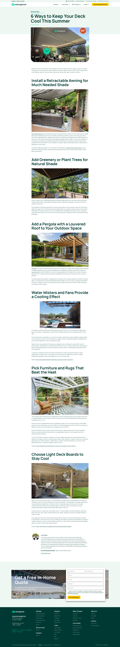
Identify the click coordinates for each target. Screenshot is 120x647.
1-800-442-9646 (16, 625)
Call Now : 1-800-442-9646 (17, 1)
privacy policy (75, 593)
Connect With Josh (45, 553)
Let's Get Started (74, 597)
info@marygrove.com (18, 623)
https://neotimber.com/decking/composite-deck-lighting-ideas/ (53, 526)
